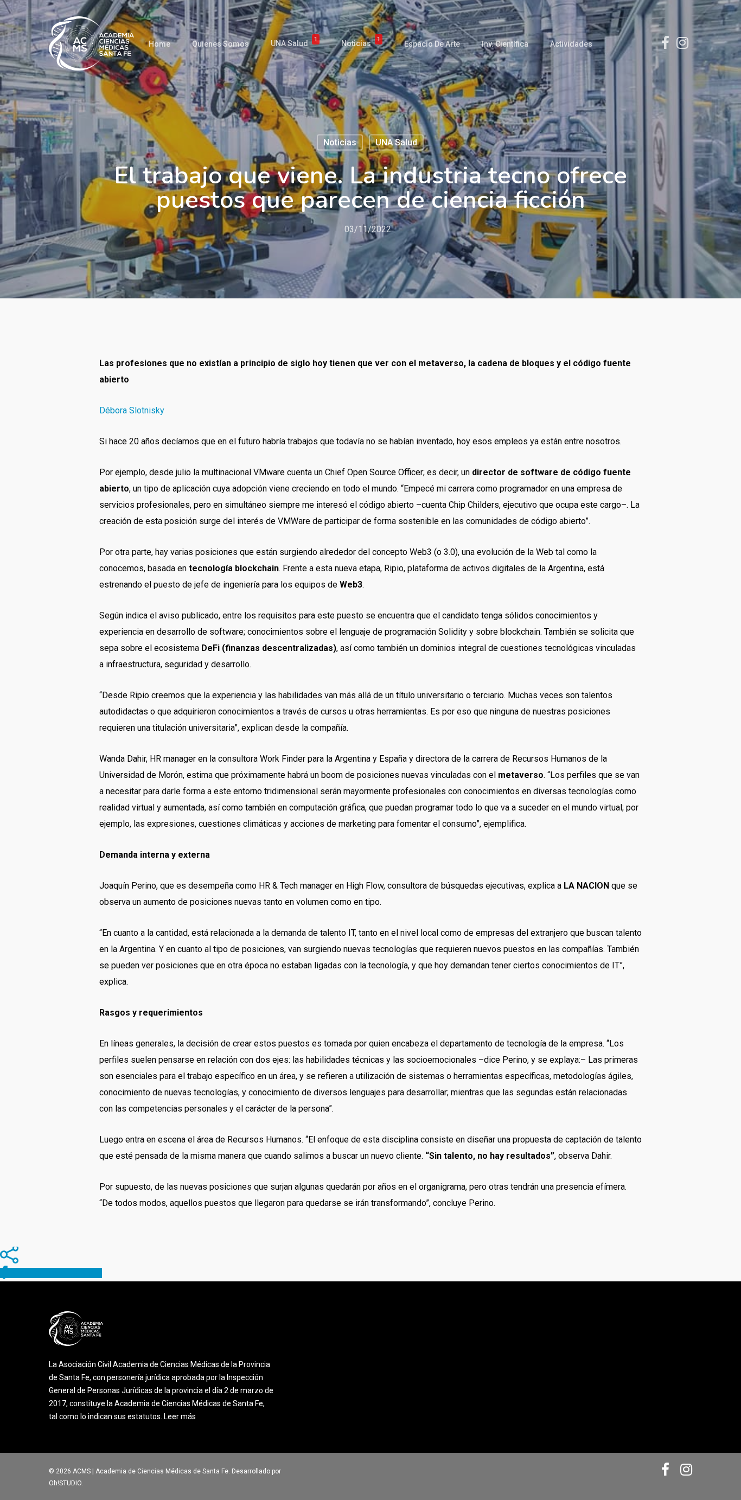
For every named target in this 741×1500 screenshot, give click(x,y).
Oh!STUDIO (65, 1483)
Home (159, 44)
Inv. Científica (505, 44)
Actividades (571, 44)
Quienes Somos (220, 44)
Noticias (360, 44)
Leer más (180, 1416)
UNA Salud (294, 44)
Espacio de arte (432, 44)
